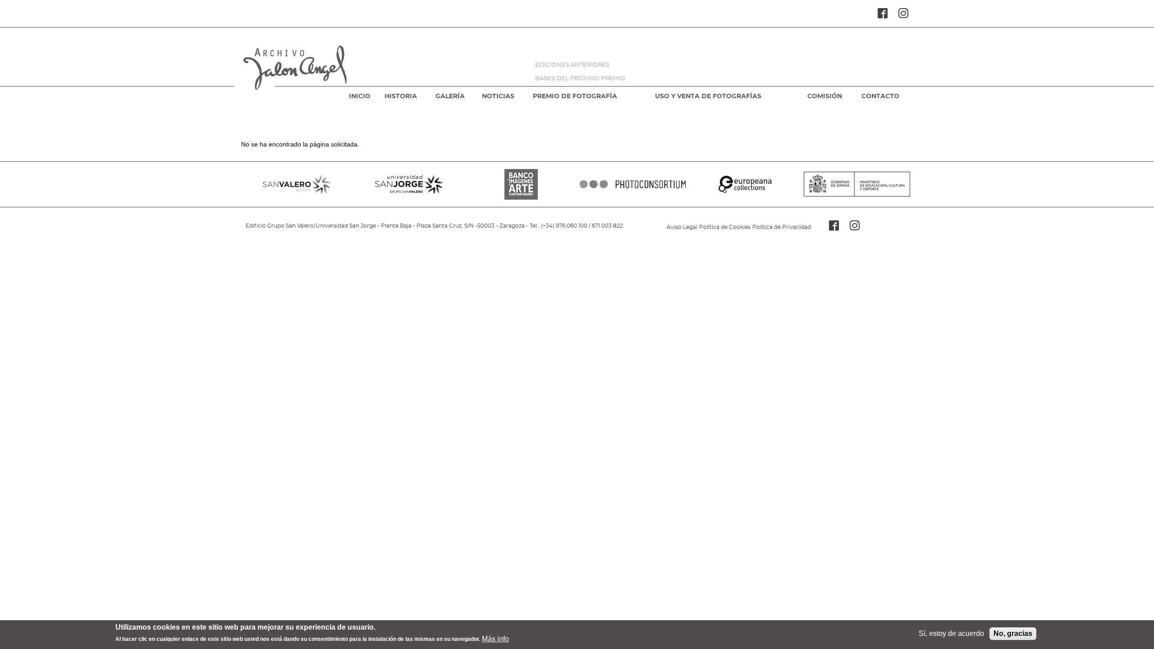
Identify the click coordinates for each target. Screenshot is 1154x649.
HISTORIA (401, 96)
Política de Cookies (725, 227)
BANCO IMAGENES (521, 184)
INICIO (360, 96)
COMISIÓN (824, 96)
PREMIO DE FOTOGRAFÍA (575, 96)
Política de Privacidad (781, 227)
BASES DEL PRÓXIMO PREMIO (580, 79)
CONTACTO (880, 96)
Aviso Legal (682, 227)
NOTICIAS (498, 96)
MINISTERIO (857, 184)
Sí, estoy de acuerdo (951, 633)
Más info (495, 638)
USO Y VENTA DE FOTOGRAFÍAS (708, 96)
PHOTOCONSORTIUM (633, 184)
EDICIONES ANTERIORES (572, 65)
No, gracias (1013, 633)
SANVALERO (297, 184)
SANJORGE (409, 184)
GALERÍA (450, 96)
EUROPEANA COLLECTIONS (745, 184)
